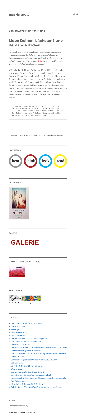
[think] (30, 161)
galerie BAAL (19, 15)
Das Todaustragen (19, 381)
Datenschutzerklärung (19, 406)
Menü (76, 14)
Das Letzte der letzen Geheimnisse (26, 342)
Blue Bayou (16, 329)
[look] (45, 161)
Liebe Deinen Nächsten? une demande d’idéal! (31, 375)
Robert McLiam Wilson (21, 345)
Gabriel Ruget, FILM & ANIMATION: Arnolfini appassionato (36, 387)
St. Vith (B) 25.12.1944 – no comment (27, 366)
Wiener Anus (16, 369)
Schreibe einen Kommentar (54, 135)
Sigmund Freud (36, 135)
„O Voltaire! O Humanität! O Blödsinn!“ (28, 384)
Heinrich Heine (24, 135)
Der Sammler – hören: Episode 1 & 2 (26, 323)
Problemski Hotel (18, 335)
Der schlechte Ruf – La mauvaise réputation (30, 339)
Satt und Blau (17, 363)
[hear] (15, 161)
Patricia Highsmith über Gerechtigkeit (27, 372)
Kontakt (12, 400)
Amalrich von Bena (19, 332)
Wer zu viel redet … (19, 326)
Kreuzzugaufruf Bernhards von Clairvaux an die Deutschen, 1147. (38, 378)
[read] (60, 161)
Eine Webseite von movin (28, 412)
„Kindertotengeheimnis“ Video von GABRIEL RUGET (34, 360)
